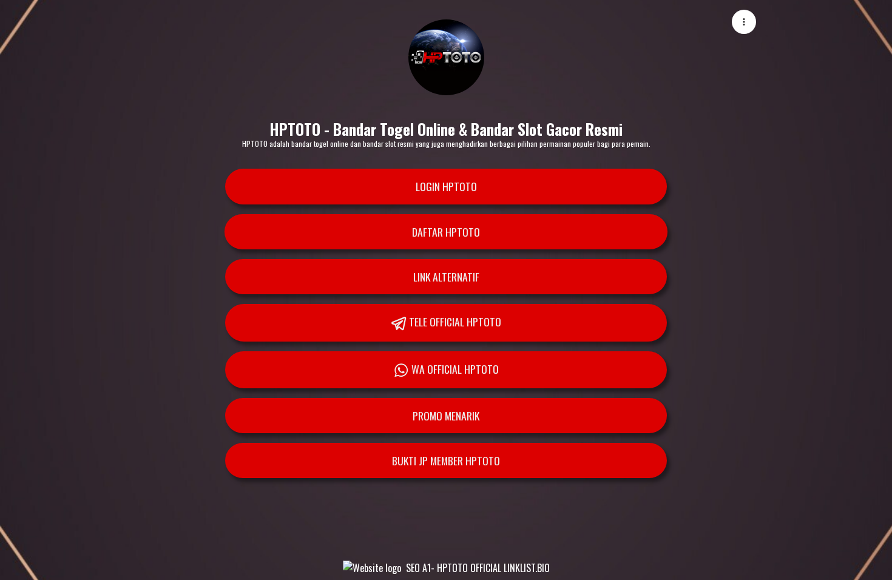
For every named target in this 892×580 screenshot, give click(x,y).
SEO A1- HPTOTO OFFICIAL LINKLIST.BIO (478, 568)
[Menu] (744, 22)
